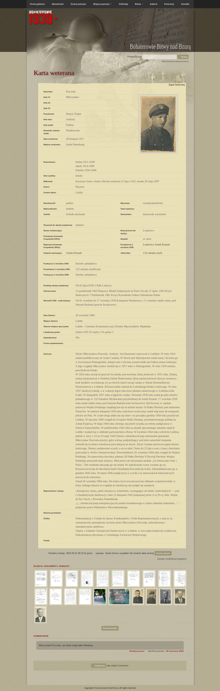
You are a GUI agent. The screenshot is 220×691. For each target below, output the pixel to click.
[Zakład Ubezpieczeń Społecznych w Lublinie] (149, 578)
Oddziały (123, 4)
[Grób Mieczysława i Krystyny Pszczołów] (99, 596)
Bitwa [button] (138, 4)
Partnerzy (169, 4)
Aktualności (58, 4)
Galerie (153, 4)
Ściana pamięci (78, 4)
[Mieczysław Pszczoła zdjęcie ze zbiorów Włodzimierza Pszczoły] (137, 596)
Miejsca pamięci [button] (101, 4)
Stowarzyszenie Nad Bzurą (106, 688)
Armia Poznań (74, 252)
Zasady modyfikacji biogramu (171, 559)
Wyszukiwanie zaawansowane (175, 61)
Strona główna (37, 4)
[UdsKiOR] (71, 578)
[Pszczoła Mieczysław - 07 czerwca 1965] (40, 614)
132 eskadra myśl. (153, 252)
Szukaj (183, 56)
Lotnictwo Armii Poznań (156, 244)
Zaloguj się (99, 666)
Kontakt (185, 4)
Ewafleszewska (156, 651)
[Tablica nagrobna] (118, 596)
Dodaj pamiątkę (110, 628)
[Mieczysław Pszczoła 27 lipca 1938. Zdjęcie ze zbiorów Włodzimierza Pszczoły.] (151, 596)
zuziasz (100, 553)
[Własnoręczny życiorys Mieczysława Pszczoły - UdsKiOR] (70, 596)
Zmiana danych (163, 553)
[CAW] (40, 578)
